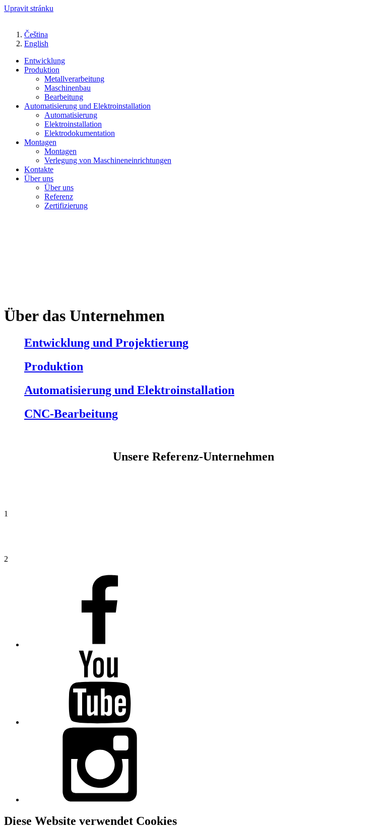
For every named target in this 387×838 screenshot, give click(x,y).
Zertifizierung (66, 205)
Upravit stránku (28, 8)
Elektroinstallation (73, 124)
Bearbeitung (63, 97)
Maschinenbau (67, 88)
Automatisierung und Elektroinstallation (87, 106)
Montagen (40, 142)
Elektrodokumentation (79, 133)
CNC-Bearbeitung (71, 413)
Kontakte (38, 169)
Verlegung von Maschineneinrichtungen (107, 160)
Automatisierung (70, 115)
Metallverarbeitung (74, 78)
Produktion (41, 69)
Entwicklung (44, 60)
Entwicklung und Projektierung (106, 342)
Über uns (38, 178)
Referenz (58, 196)
